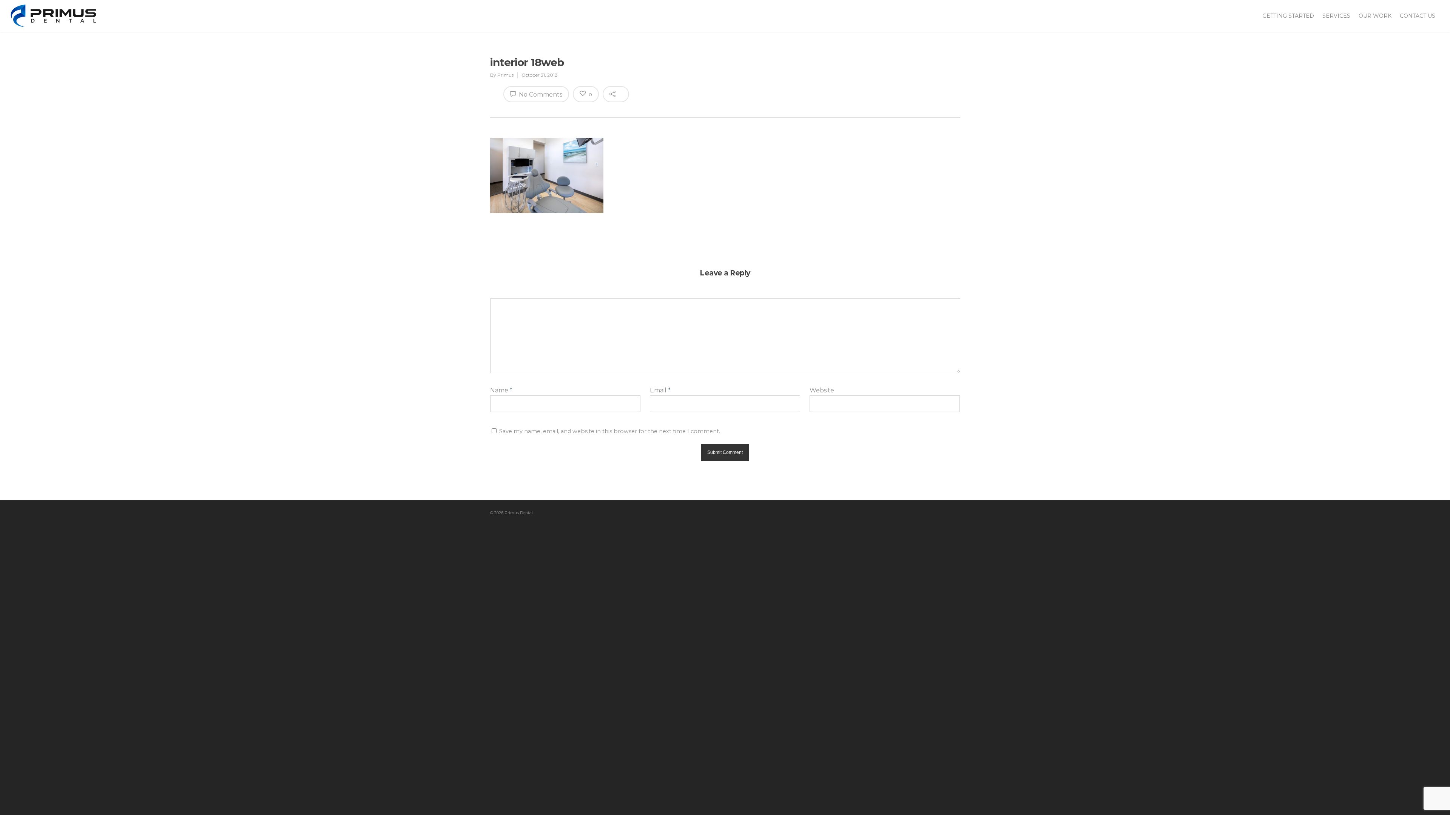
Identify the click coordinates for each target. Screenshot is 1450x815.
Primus (505, 75)
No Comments (539, 94)
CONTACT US (1417, 15)
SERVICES (1336, 15)
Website (822, 390)
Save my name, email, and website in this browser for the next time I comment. (609, 431)
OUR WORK (1375, 15)
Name (501, 390)
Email (660, 390)
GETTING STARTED (1288, 15)
